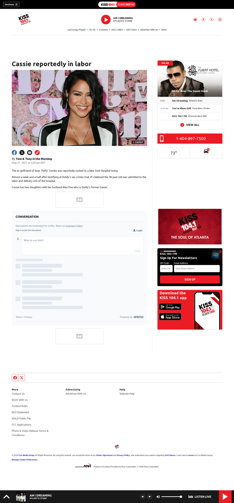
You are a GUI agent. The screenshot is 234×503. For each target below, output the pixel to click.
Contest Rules (20, 406)
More (164, 29)
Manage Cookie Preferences (25, 460)
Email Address (181, 263)
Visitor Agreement (104, 455)
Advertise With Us (149, 29)
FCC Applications (21, 424)
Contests (103, 29)
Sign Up (189, 279)
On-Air (92, 29)
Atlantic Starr (122, 21)
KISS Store (132, 29)
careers (191, 455)
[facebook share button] (14, 152)
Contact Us (18, 393)
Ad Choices (170, 455)
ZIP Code (164, 263)
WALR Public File (21, 418)
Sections (9, 4)
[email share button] (29, 152)
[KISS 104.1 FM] (117, 4)
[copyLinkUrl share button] (37, 152)
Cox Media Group (26, 455)
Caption (138, 142)
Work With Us (20, 399)
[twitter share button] (22, 152)
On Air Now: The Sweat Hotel (190, 91)
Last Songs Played (76, 29)
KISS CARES (117, 29)
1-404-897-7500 (191, 138)
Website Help (127, 393)
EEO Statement (20, 412)
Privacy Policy (123, 455)
